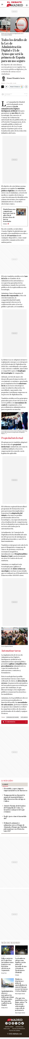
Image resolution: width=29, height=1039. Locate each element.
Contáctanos (19, 1026)
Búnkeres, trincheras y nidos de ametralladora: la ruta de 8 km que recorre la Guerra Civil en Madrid (21, 985)
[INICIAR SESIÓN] (27, 5)
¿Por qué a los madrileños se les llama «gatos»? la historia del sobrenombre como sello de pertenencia (21, 1004)
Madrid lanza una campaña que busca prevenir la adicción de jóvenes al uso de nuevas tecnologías (9, 215)
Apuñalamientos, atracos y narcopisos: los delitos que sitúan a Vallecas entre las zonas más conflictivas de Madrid (7, 998)
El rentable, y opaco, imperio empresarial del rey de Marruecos (15, 790)
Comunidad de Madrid (12, 717)
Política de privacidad (18, 1028)
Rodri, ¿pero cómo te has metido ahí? (15, 817)
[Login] (27, 5)
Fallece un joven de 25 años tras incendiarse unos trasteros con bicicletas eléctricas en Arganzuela (7, 964)
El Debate (5, 223)
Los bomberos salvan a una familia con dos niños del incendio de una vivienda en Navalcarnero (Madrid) (20, 965)
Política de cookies (14, 1030)
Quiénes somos (9, 1026)
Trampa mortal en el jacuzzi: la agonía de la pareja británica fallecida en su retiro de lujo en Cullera (14, 798)
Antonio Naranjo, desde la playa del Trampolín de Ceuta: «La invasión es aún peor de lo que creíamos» (15, 809)
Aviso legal (7, 1028)
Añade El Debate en (15, 86)
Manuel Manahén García (16, 78)
